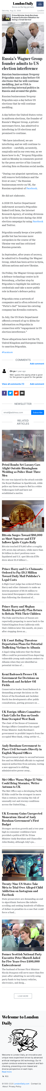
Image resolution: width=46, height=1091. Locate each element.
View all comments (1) (13, 384)
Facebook (31, 188)
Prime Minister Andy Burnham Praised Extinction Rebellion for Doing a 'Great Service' (25, 17)
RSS (6, 1076)
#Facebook (7, 352)
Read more (7, 1072)
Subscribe (37, 412)
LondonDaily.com (21, 1084)
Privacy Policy (15, 1086)
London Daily (23, 3)
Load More (23, 996)
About (5, 1086)
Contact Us (36, 1084)
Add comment (37, 363)
